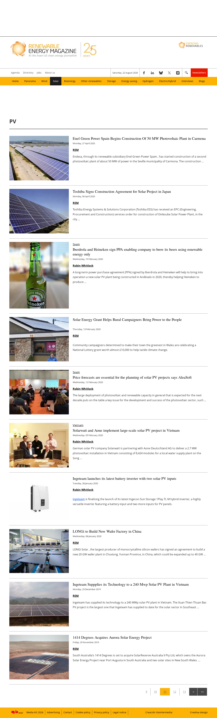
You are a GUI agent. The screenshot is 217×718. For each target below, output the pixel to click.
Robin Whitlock (83, 266)
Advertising (53, 712)
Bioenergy (69, 81)
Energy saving (129, 81)
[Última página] (202, 692)
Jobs (39, 72)
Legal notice (119, 712)
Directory (28, 72)
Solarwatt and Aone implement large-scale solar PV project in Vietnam (126, 430)
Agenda (15, 72)
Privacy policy (101, 712)
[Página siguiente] (193, 692)
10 (155, 692)
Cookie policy (83, 712)
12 (174, 692)
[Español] (191, 45)
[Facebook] (144, 72)
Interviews (187, 81)
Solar (56, 81)
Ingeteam (79, 499)
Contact (67, 712)
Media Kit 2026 (34, 712)
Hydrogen (148, 81)
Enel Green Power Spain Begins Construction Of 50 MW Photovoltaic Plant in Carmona (139, 138)
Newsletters (199, 72)
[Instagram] (178, 72)
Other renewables (91, 81)
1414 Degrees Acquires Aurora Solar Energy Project (112, 637)
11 (164, 692)
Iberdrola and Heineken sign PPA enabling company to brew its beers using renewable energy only (137, 252)
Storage (111, 81)
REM (76, 150)
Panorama (30, 81)
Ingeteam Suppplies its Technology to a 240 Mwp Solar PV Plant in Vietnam (131, 584)
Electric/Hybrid (167, 81)
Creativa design (199, 712)
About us (50, 72)
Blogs (202, 81)
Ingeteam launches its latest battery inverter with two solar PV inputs (124, 478)
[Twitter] (169, 72)
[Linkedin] (152, 72)
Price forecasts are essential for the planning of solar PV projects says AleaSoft (132, 377)
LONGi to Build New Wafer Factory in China (107, 531)
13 (184, 692)
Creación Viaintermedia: (159, 712)
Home (15, 81)
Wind (44, 81)
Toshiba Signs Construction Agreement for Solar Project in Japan (122, 191)
